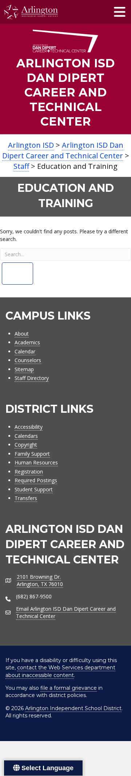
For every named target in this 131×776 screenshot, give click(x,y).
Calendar (25, 351)
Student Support (34, 489)
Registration (29, 471)
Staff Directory (32, 378)
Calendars (26, 435)
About (22, 333)
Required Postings (36, 480)
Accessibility (29, 426)
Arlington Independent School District (73, 708)
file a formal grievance (68, 688)
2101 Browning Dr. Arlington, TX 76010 (40, 580)
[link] (65, 79)
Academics (27, 342)
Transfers (26, 498)
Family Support (32, 453)
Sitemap (24, 369)
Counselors (28, 360)
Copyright (26, 444)
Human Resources (36, 462)
